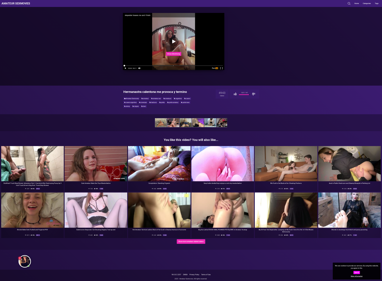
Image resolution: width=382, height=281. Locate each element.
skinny (128, 106)
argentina (178, 98)
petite (163, 102)
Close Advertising (173, 54)
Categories (367, 3)
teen (144, 106)
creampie (143, 102)
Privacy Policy (194, 275)
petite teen (186, 102)
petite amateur (173, 102)
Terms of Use (206, 275)
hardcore (154, 102)
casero (188, 98)
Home (356, 3)
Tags (377, 3)
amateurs (168, 98)
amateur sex (157, 98)
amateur (146, 98)
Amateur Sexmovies (15, 3)
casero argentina (131, 102)
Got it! (356, 272)
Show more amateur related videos (191, 241)
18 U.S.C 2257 (176, 275)
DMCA (185, 275)
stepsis (136, 106)
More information (357, 276)
